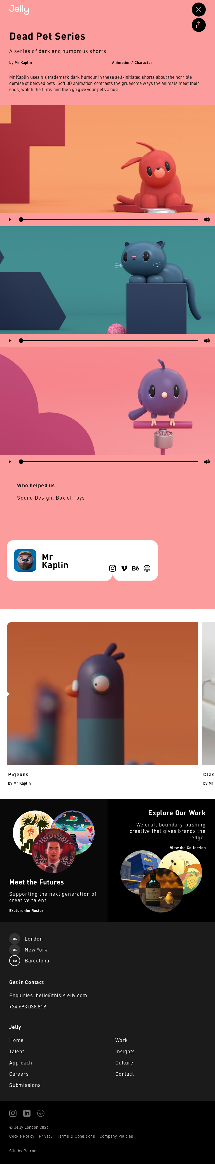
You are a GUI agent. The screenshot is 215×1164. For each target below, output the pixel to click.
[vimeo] (124, 568)
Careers (19, 1073)
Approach (20, 1062)
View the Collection (126, 802)
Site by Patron (23, 1150)
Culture (124, 1062)
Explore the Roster (18, 802)
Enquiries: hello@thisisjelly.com (48, 995)
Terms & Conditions (76, 1136)
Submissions (25, 1084)
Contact (124, 1073)
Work (121, 1039)
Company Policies (116, 1136)
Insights (125, 1051)
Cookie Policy (21, 1136)
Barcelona (31, 960)
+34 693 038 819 (27, 1006)
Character (143, 62)
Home (16, 1039)
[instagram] (112, 568)
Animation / (122, 62)
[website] (147, 568)
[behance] (135, 568)
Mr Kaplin (23, 62)
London (28, 938)
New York (30, 949)
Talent (16, 1051)
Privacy (46, 1136)
